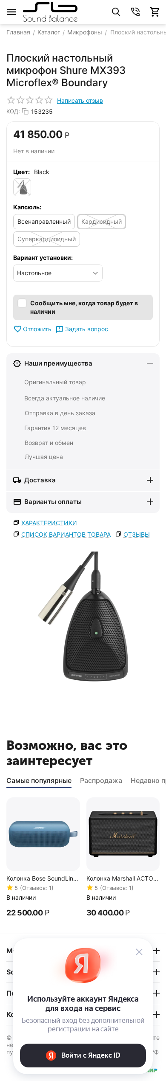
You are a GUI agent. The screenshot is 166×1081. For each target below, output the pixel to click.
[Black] (22, 187)
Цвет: (21, 171)
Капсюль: (27, 207)
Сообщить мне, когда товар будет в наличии (84, 307)
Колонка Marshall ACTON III (122, 878)
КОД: (13, 111)
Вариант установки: (43, 257)
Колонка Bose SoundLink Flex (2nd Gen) (41, 878)
